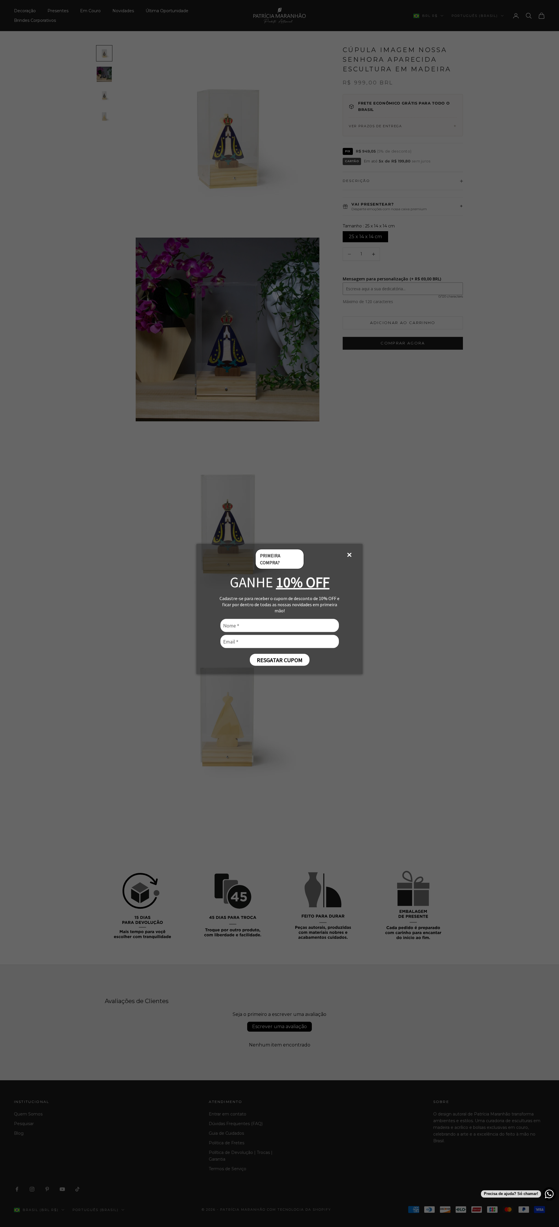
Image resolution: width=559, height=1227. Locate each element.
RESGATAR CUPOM (280, 659)
